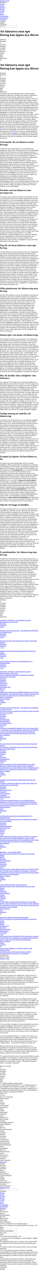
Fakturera (14, 133)
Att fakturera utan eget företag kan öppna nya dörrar (15, 952)
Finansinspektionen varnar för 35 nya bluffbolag (14, 953)
